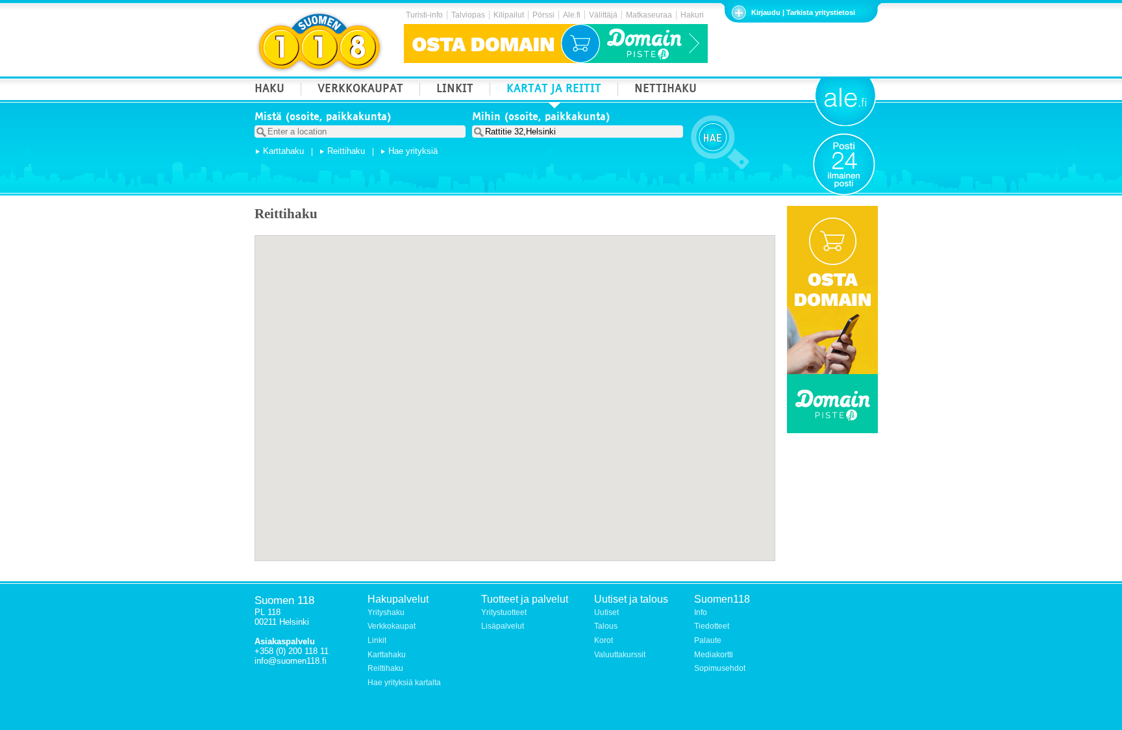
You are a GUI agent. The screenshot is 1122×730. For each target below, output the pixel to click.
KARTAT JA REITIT (553, 90)
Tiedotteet (711, 626)
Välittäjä (603, 14)
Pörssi (543, 14)
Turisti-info (424, 14)
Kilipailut (508, 14)
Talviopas (468, 14)
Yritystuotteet (504, 612)
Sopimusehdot (719, 668)
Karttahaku (283, 151)
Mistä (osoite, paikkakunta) (323, 118)
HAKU (269, 90)
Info (700, 612)
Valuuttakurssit (619, 654)
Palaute (707, 640)
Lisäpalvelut (502, 626)
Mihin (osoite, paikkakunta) (541, 118)
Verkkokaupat (392, 626)
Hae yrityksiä (413, 151)
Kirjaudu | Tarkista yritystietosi (803, 12)
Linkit (377, 640)
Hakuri (692, 14)
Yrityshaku (386, 612)
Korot (603, 640)
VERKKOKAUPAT (360, 90)
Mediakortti (713, 654)
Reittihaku (346, 151)
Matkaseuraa (649, 14)
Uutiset (606, 612)
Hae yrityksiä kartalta (404, 682)
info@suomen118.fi (291, 661)
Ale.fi (571, 14)
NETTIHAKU (665, 90)
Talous (605, 626)
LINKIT (454, 90)
